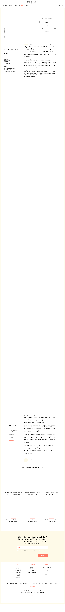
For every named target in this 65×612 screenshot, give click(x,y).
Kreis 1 (7, 583)
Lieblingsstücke (47, 567)
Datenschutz (23, 592)
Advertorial (47, 31)
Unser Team (34, 589)
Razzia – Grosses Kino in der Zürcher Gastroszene (15, 431)
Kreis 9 (42, 583)
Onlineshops (47, 569)
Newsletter (40, 589)
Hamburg (6, 5)
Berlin (3, 5)
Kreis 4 (20, 583)
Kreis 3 (16, 583)
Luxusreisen (9, 3)
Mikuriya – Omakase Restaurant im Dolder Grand (32, 493)
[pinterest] (34, 598)
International (26, 5)
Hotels (32, 570)
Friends (39, 590)
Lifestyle (16, 3)
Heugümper (40, 44)
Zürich (22, 5)
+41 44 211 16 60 (7, 69)
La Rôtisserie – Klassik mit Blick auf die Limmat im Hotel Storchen (13, 494)
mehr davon (33, 525)
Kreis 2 (12, 583)
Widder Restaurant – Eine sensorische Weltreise (51, 493)
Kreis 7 (34, 583)
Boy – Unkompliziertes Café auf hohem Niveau (15, 442)
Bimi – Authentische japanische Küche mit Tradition (32, 520)
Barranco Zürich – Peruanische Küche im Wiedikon (13, 520)
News (46, 574)
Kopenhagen (11, 5)
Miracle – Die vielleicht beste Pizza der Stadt (15, 436)
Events (25, 590)
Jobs (36, 590)
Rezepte (47, 572)
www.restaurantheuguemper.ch (10, 71)
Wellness (32, 569)
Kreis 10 (47, 583)
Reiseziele (32, 567)
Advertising (31, 590)
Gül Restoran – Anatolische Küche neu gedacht (51, 520)
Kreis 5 (25, 583)
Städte (3, 3)
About (23, 589)
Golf (47, 570)
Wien (19, 5)
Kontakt (28, 589)
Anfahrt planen (8, 63)
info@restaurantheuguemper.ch (9, 68)
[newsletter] (36, 598)
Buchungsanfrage (32, 572)
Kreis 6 (29, 583)
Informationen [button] (32, 586)
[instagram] (31, 598)
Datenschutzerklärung (28, 551)
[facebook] (29, 598)
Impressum (42, 592)
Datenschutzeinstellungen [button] (33, 592)
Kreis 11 (52, 583)
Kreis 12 (57, 583)
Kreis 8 (38, 583)
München (15, 5)
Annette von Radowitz (41, 28)
